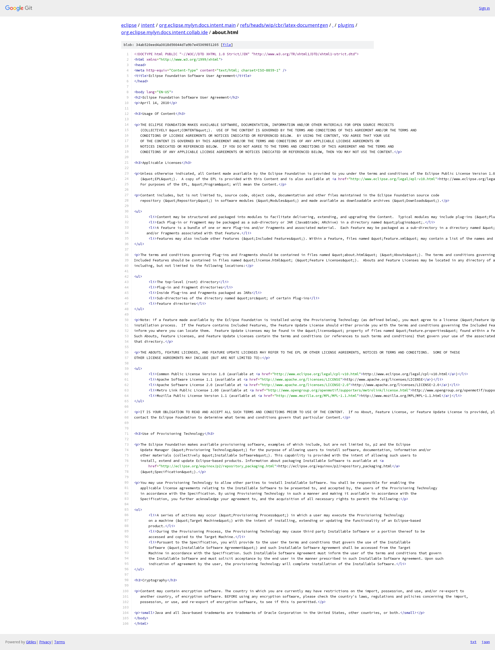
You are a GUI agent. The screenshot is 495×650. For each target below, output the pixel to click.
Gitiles (31, 641)
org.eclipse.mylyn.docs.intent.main (197, 25)
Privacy (45, 641)
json (486, 641)
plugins (346, 25)
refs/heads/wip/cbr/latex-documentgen (284, 25)
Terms (59, 641)
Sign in (484, 8)
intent (148, 25)
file (227, 45)
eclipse (129, 25)
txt (473, 641)
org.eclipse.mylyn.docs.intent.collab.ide (164, 32)
